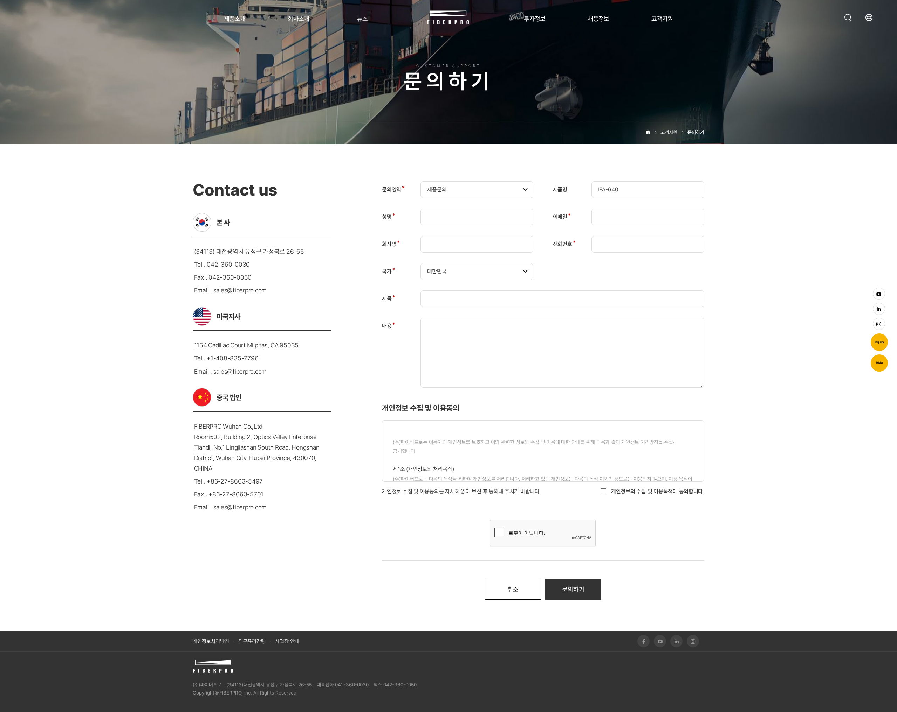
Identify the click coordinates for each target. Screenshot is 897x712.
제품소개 (235, 18)
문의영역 (393, 189)
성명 (388, 216)
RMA (879, 363)
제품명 (560, 189)
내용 (388, 326)
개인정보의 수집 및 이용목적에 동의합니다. (657, 491)
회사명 (391, 244)
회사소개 (298, 18)
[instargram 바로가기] (879, 324)
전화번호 (564, 244)
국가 (388, 271)
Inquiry (879, 342)
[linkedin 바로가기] (879, 309)
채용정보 (598, 18)
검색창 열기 (847, 17)
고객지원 (662, 18)
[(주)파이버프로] (213, 666)
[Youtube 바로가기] (879, 294)
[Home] (647, 132)
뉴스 (362, 18)
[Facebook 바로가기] (643, 641)
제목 (388, 298)
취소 (513, 589)
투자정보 (535, 18)
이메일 (562, 216)
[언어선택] (870, 17)
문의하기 (695, 132)
